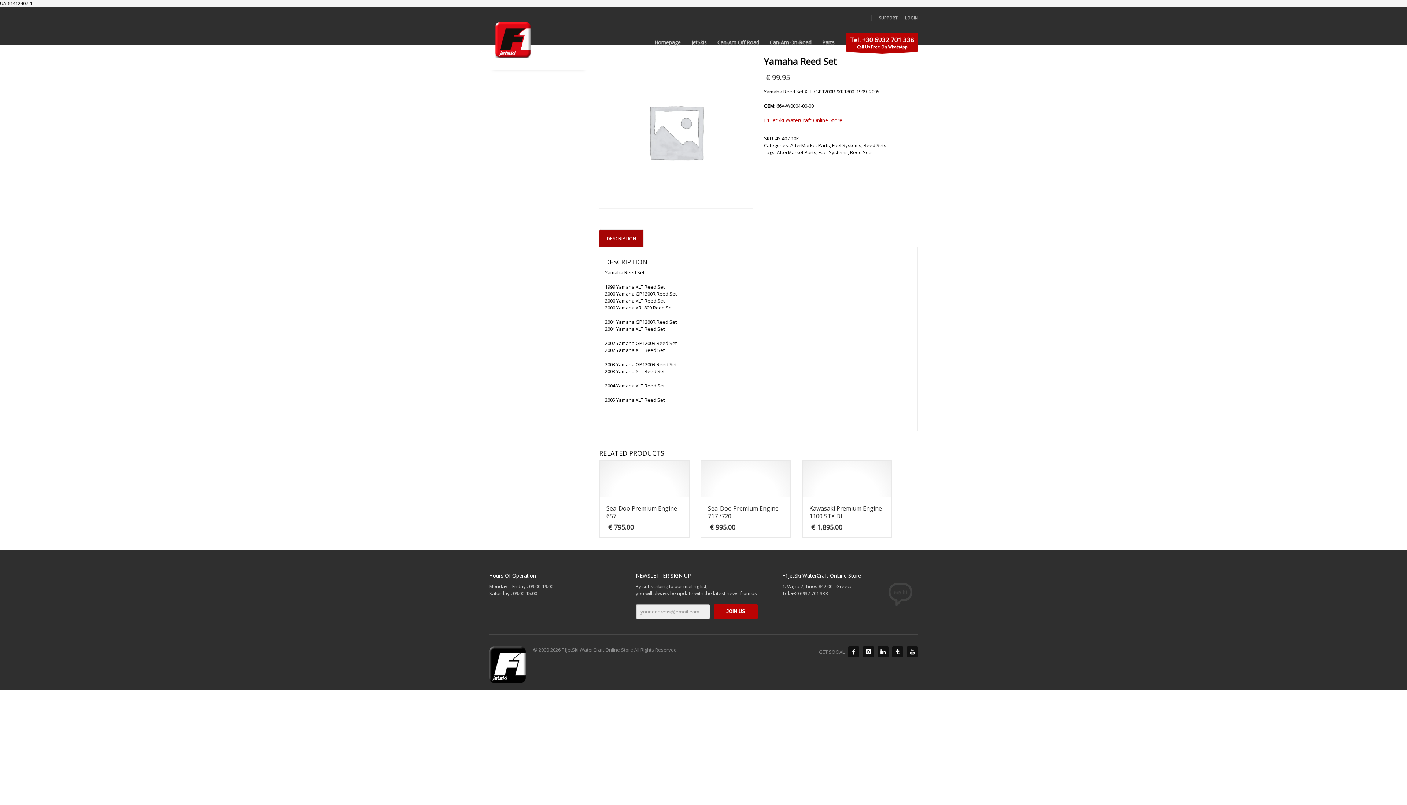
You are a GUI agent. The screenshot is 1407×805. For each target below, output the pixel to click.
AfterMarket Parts (810, 145)
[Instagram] (868, 651)
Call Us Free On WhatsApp (882, 42)
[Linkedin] (883, 651)
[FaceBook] (853, 651)
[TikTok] (897, 651)
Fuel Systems (846, 145)
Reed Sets (875, 145)
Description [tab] (621, 238)
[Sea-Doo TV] (912, 651)
